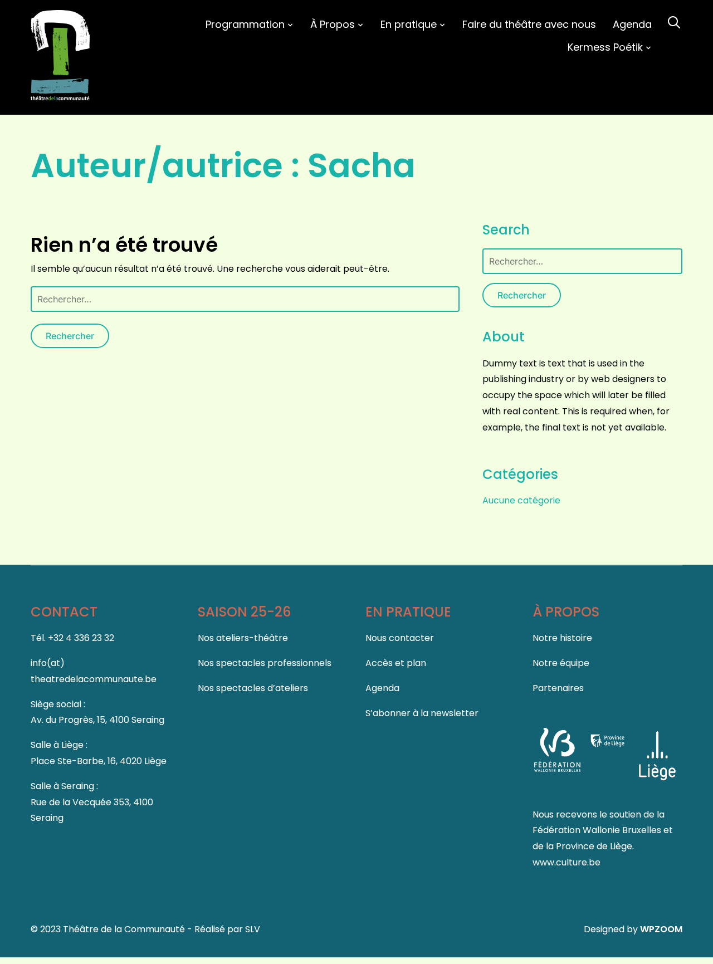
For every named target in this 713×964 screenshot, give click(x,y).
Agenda (632, 24)
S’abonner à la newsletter (421, 713)
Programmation (245, 24)
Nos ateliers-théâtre (243, 638)
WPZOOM (661, 929)
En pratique (408, 24)
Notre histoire (562, 638)
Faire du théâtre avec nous (529, 24)
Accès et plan (395, 663)
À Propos (332, 24)
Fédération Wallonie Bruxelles (598, 830)
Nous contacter (399, 638)
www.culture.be (566, 862)
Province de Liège (594, 846)
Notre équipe (561, 663)
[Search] (674, 21)
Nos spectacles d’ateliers (253, 688)
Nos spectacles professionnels (264, 663)
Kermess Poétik (605, 47)
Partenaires (558, 688)
